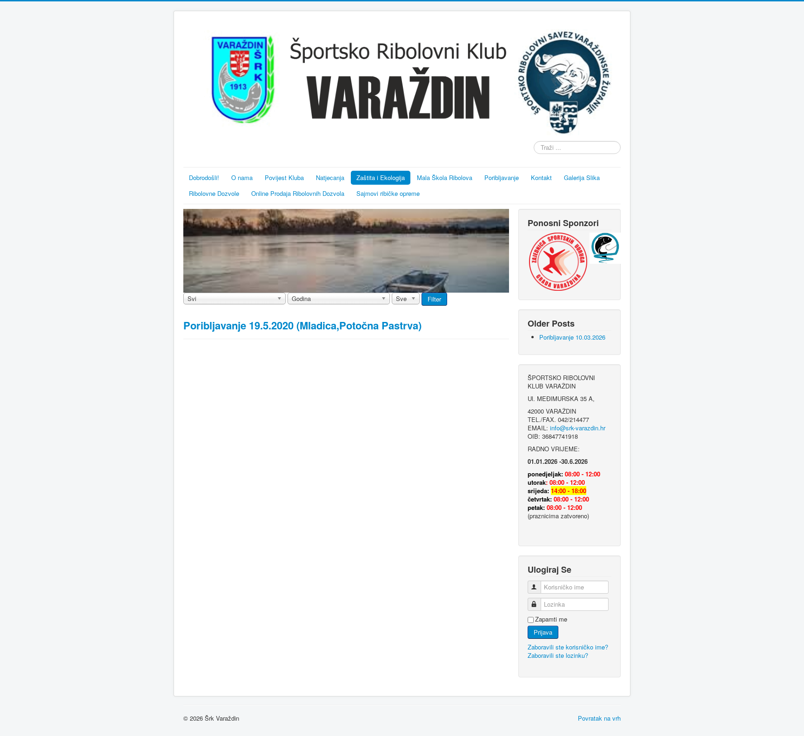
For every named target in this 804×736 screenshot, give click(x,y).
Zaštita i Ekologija (380, 177)
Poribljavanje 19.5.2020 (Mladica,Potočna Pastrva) (302, 325)
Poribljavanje (501, 177)
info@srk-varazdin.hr (577, 427)
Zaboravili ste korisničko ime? (568, 646)
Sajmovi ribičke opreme (388, 193)
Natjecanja (330, 177)
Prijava (543, 632)
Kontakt (541, 177)
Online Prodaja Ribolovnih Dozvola (297, 193)
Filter (434, 298)
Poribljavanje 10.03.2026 (572, 337)
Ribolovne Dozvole (214, 193)
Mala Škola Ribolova (444, 177)
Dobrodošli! (204, 177)
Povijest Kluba (284, 177)
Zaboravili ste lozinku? (558, 655)
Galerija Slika (582, 177)
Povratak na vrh (599, 718)
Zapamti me (551, 619)
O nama (242, 177)
